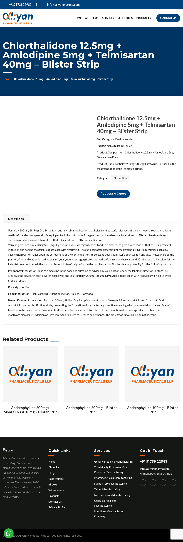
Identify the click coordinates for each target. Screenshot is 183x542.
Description (16, 218)
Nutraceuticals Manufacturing (112, 495)
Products (143, 17)
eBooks (52, 484)
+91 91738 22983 (153, 461)
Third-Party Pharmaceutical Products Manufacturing (110, 470)
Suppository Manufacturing (110, 483)
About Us (91, 17)
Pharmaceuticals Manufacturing (113, 477)
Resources (125, 17)
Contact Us (168, 18)
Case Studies (56, 478)
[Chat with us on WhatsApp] (9, 533)
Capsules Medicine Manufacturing (105, 503)
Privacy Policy (57, 507)
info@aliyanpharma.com (63, 4)
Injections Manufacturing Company (109, 514)
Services (108, 17)
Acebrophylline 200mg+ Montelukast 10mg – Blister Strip (30, 410)
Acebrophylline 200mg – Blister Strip (91, 410)
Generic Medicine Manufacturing (113, 461)
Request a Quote (113, 193)
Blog (51, 473)
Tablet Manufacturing (107, 489)
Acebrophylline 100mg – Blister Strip (152, 410)
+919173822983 (20, 4)
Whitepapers (56, 490)
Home (77, 17)
